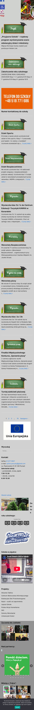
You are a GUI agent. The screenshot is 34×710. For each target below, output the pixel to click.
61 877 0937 (10, 461)
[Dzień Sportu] (17, 125)
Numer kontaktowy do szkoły (14, 111)
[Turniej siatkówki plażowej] (17, 383)
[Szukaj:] (17, 450)
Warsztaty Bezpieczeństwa (13, 245)
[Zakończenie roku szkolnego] (17, 63)
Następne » (24, 418)
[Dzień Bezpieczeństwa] (17, 158)
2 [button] (7, 675)
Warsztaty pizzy (8, 281)
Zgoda (17, 707)
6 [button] (13, 675)
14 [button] (26, 675)
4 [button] (10, 675)
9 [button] (18, 675)
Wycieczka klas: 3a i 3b (12, 317)
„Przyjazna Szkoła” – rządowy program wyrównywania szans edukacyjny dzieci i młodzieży (15, 40)
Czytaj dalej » (27, 143)
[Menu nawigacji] (30, 10)
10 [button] (20, 675)
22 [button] (20, 677)
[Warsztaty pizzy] (17, 272)
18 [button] (13, 677)
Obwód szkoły (6, 495)
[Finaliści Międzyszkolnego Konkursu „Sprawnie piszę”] (17, 344)
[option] (17, 664)
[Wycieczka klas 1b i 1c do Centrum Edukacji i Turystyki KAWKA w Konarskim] (17, 196)
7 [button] (15, 675)
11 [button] (21, 675)
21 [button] (18, 677)
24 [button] (23, 677)
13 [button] (25, 675)
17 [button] (12, 677)
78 (17, 418)
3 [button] (8, 675)
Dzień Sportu (7, 133)
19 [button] (15, 677)
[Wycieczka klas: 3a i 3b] (17, 308)
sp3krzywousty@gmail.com (15, 463)
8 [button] (17, 675)
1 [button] (5, 675)
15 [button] (28, 675)
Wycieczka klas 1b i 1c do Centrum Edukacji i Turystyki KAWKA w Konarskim (17, 208)
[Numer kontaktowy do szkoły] (17, 98)
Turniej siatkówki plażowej (13, 392)
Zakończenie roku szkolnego (14, 71)
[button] (2, 7)
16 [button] (10, 677)
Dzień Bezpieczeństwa (11, 167)
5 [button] (12, 675)
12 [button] (23, 675)
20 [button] (17, 677)
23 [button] (21, 677)
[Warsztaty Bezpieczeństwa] (17, 236)
